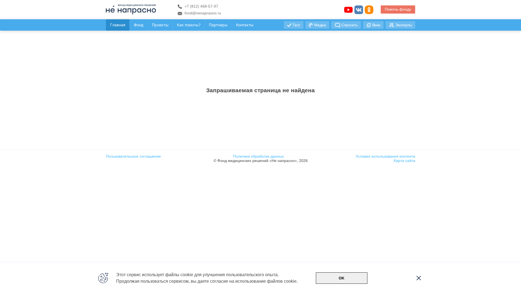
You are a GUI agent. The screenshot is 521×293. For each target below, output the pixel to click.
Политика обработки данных (258, 156)
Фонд (139, 25)
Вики (376, 25)
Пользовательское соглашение (133, 156)
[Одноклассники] (369, 9)
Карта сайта (404, 160)
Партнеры (218, 25)
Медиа (320, 25)
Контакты (244, 25)
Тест (296, 25)
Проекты (160, 25)
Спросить (349, 25)
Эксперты (403, 25)
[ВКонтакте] (358, 9)
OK (341, 278)
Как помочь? (189, 25)
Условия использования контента (385, 156)
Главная (117, 25)
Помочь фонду (398, 9)
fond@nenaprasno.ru (202, 13)
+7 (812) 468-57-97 (200, 6)
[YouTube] (348, 9)
